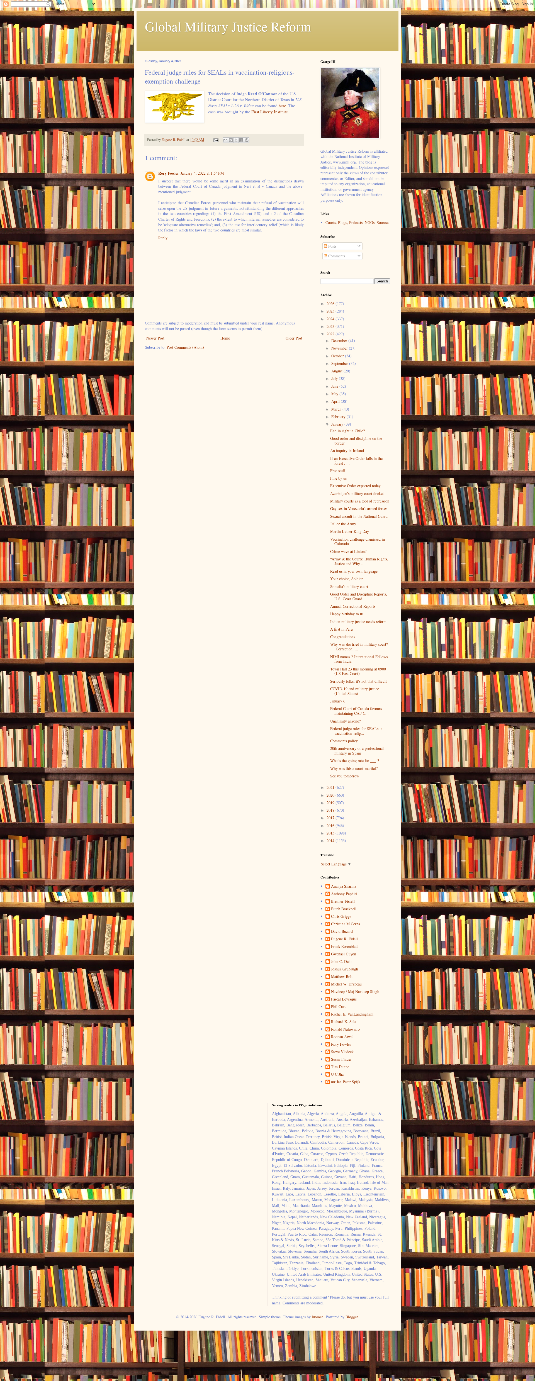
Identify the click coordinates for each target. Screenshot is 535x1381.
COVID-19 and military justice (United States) (354, 691)
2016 (331, 825)
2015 (331, 833)
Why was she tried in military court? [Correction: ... (359, 646)
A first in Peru (341, 629)
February (339, 416)
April (336, 401)
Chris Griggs (341, 916)
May (335, 393)
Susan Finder (341, 1059)
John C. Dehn (341, 961)
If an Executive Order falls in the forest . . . (356, 461)
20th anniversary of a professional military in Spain (357, 751)
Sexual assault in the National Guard (359, 516)
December (339, 340)
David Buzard (342, 931)
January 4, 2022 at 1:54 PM (202, 173)
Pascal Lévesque (344, 999)
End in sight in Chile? (347, 430)
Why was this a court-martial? (354, 768)
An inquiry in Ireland (347, 450)
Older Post (294, 338)
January (337, 424)
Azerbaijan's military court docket (357, 493)
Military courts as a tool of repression (359, 501)
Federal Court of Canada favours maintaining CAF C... (356, 711)
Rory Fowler (168, 173)
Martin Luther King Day (349, 531)
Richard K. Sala (343, 1021)
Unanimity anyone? (345, 721)
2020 (331, 795)
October (338, 355)
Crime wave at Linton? (348, 551)
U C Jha (337, 1074)
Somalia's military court (349, 586)
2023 (331, 326)
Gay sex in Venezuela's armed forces (358, 508)
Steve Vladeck (342, 1052)
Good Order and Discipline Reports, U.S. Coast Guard (358, 596)
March (336, 409)
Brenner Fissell (343, 901)
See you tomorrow (344, 776)
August (337, 371)
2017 (331, 817)
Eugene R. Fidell (344, 939)
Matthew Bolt (341, 976)
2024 (331, 318)
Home (225, 338)
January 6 (337, 701)
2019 (331, 802)
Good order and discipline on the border (356, 441)
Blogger (352, 1316)
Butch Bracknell (343, 909)
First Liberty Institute (269, 111)
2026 (331, 303)
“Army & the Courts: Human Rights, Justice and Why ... (359, 561)
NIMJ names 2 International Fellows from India (359, 659)
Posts (331, 246)
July (335, 378)
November (340, 348)
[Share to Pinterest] (246, 140)
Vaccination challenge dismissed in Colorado (357, 541)
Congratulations (342, 636)
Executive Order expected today (355, 485)
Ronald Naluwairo (345, 1029)
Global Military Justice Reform (228, 26)
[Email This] (225, 140)
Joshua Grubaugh (344, 969)
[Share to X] (236, 140)
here (282, 105)
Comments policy (344, 740)
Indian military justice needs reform (358, 621)
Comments (336, 255)
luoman (318, 1316)
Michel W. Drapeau (346, 984)
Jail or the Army (343, 523)
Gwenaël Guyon (343, 954)
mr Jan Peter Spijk (345, 1082)
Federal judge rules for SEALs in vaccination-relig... (356, 731)
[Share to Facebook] (241, 140)
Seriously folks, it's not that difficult (358, 681)
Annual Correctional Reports (352, 606)
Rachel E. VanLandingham (352, 1014)
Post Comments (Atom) (185, 347)
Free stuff (337, 470)
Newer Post (155, 338)
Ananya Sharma (343, 886)
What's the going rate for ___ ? (354, 760)
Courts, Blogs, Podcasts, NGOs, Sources (357, 222)
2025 (331, 311)
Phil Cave (338, 1006)
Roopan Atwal (342, 1036)
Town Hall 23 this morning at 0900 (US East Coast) (358, 671)
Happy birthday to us (346, 613)
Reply (162, 237)
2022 (331, 333)
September (340, 363)
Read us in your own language (354, 571)
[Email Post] (215, 139)
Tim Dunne (340, 1067)
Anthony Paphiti (344, 894)
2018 (331, 810)
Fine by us (338, 478)
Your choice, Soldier (346, 578)
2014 (331, 840)
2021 (331, 787)
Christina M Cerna (345, 924)
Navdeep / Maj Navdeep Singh (355, 991)
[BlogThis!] (231, 140)
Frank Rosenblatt (344, 946)
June (335, 386)
